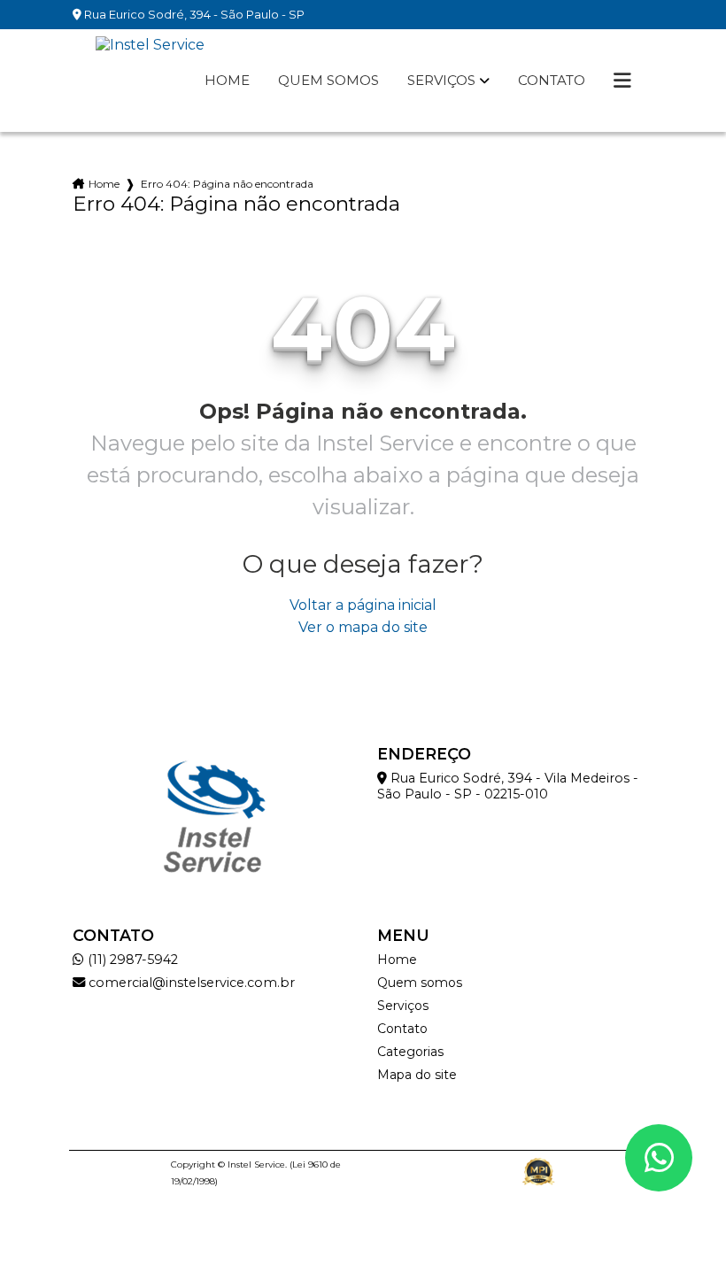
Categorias (410, 1052)
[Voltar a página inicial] (150, 80)
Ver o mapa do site (363, 627)
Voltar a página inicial (363, 605)
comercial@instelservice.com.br (190, 983)
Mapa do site (417, 1075)
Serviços (441, 81)
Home (227, 81)
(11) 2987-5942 (131, 960)
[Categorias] (622, 81)
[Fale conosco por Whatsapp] (658, 1157)
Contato (551, 81)
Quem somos (328, 81)
